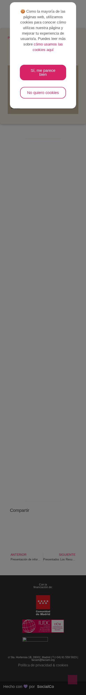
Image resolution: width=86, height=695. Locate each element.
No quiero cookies (43, 92)
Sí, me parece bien (43, 72)
